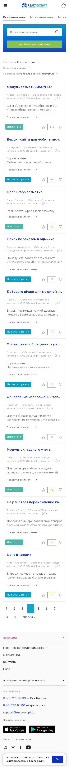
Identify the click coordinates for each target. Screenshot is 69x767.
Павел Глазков (15, 200)
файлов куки (36, 761)
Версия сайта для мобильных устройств (34, 139)
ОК (57, 759)
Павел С (11, 299)
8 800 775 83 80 (14, 698)
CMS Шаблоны (29, 203)
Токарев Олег (15, 510)
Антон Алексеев (17, 562)
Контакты (9, 662)
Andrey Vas (13, 147)
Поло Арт (12, 352)
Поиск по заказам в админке (30, 239)
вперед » (29, 617)
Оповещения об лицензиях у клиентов (34, 344)
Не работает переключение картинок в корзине (34, 502)
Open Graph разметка (24, 192)
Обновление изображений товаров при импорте (34, 397)
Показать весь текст (18, 117)
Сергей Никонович (18, 247)
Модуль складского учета (29, 449)
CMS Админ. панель (41, 250)
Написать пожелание (37, 44)
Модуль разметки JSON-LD (29, 87)
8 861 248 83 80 (14, 705)
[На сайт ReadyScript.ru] (63, 5)
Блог (6, 669)
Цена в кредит (19, 555)
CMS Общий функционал (35, 98)
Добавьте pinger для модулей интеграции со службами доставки (34, 292)
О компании (11, 655)
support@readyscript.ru (18, 712)
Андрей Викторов (18, 94)
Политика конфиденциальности (25, 648)
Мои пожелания (41, 17)
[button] (5, 5)
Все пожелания (14, 17)
